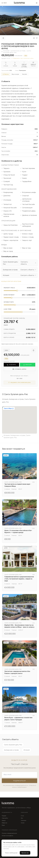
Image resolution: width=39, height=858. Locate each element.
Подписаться (19, 780)
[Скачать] (3, 38)
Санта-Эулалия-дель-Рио (13, 745)
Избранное (4, 823)
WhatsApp (28, 364)
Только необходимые (11, 853)
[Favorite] (37, 38)
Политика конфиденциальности (9, 833)
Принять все (25, 853)
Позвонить (12, 364)
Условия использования (7, 835)
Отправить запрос (20, 369)
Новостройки (5, 818)
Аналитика (23, 820)
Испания (27, 750)
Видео (3, 825)
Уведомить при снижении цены (23, 58)
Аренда (3, 820)
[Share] (34, 38)
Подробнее (5, 119)
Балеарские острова (11, 750)
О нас (22, 816)
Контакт (22, 823)
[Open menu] (37, 3)
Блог (22, 818)
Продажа (4, 816)
